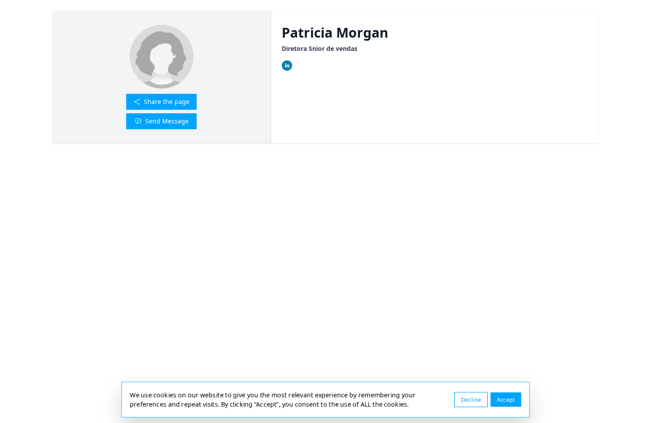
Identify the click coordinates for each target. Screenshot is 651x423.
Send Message (167, 121)
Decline (471, 399)
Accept (506, 399)
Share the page (167, 101)
